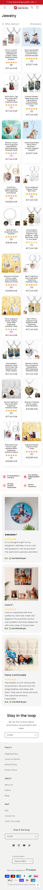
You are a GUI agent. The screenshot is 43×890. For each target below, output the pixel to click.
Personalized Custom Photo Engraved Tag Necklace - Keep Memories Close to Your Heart (31, 234)
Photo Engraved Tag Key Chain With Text (31, 189)
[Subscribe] (35, 735)
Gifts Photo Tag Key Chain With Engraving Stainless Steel (11, 99)
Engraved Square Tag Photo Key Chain (31, 447)
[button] (4, 7)
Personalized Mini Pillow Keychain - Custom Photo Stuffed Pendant (32, 53)
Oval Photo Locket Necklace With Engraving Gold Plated (11, 190)
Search (8, 790)
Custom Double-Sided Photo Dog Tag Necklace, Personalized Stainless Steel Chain (31, 101)
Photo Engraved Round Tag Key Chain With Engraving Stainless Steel (11, 322)
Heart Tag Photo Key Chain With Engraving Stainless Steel (31, 279)
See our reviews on (16, 870)
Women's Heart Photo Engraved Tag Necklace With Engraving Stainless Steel (11, 146)
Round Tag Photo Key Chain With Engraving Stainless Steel (11, 405)
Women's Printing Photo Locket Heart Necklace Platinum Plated (11, 279)
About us (9, 785)
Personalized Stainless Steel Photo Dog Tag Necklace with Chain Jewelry (11, 367)
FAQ (6, 810)
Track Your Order (12, 821)
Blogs (7, 795)
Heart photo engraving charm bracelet (11, 232)
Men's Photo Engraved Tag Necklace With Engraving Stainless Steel (32, 322)
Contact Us (10, 816)
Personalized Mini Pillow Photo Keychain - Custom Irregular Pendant (32, 146)
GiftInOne (17, 884)
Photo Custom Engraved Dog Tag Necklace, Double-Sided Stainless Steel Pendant (11, 54)
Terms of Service (12, 759)
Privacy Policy (11, 770)
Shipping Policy (11, 754)
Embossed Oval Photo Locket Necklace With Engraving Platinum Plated (11, 448)
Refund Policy (11, 764)
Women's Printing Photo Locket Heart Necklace (32, 404)
